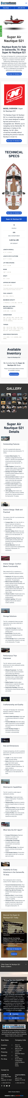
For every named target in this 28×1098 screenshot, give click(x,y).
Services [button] (4, 1055)
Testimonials (18, 1050)
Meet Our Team (19, 1048)
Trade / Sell (18, 1046)
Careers (17, 1052)
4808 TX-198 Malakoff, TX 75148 (20, 1079)
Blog (16, 1055)
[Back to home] (8, 3)
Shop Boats (6, 8)
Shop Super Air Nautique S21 (14, 74)
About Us (17, 1045)
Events (17, 1066)
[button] (26, 3)
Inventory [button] (4, 1045)
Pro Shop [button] (4, 1059)
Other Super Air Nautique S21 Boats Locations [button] (10, 965)
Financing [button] (4, 1052)
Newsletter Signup (19, 1053)
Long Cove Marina (19, 1062)
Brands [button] (3, 1048)
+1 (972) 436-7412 (5, 1083)
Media (16, 1064)
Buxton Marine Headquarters (18, 1059)
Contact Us (14, 954)
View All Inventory (14, 374)
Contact (17, 1057)
